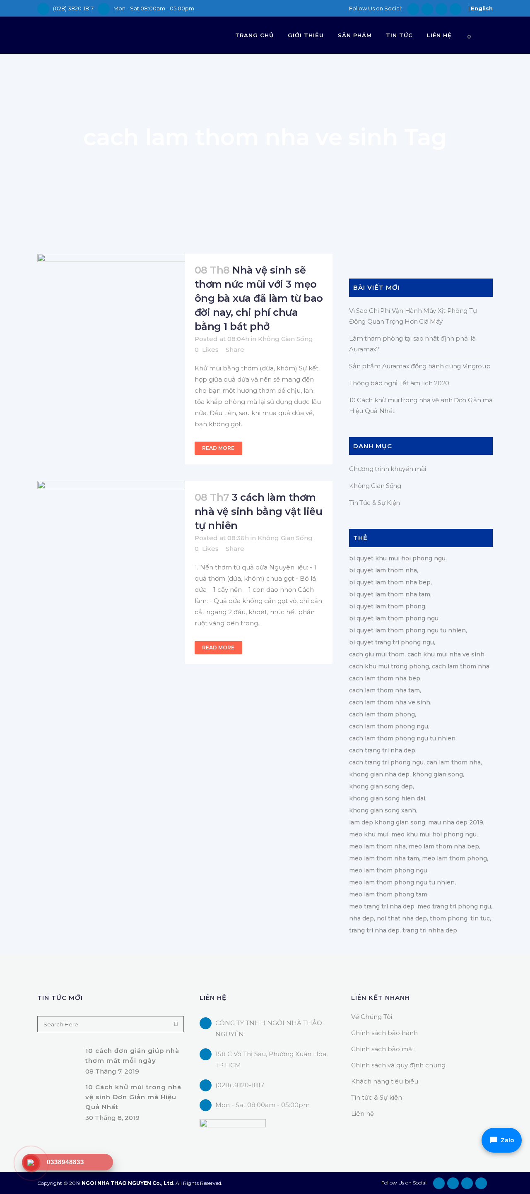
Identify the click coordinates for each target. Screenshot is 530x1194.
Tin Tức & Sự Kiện (374, 503)
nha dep (361, 918)
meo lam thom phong (454, 858)
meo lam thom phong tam (388, 894)
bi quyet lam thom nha (383, 570)
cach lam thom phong (382, 714)
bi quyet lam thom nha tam (389, 594)
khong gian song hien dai (387, 798)
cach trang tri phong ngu (386, 762)
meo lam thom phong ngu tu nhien (402, 882)
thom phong (448, 918)
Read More (218, 448)
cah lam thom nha (453, 762)
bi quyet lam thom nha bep (390, 582)
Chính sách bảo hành (384, 1033)
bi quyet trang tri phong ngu (391, 642)
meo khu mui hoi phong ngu (434, 834)
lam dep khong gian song (387, 822)
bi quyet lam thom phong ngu (393, 618)
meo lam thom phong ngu (388, 870)
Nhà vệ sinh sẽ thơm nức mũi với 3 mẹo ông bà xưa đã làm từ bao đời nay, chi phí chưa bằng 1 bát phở (259, 298)
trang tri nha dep (374, 930)
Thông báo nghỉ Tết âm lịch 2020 (399, 383)
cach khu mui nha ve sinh (445, 654)
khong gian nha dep (379, 774)
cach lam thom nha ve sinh (389, 702)
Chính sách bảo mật (382, 1049)
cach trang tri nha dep (382, 750)
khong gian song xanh (382, 810)
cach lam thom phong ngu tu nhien (402, 738)
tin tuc (480, 918)
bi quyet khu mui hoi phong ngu (397, 558)
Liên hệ (362, 1113)
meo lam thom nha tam (384, 858)
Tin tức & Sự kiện (376, 1097)
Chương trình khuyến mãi (387, 469)
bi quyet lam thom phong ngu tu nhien (407, 630)
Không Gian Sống (285, 339)
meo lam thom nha (377, 846)
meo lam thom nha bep (444, 846)
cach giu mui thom (377, 654)
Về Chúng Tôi (371, 1017)
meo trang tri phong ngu (454, 906)
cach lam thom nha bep (384, 678)
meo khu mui (368, 834)
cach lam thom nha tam (384, 690)
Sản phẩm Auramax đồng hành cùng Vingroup (419, 366)
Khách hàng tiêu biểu (384, 1081)
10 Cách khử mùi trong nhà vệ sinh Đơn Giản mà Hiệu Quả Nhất (133, 1096)
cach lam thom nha (460, 666)
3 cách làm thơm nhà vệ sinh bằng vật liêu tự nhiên (259, 511)
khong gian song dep (381, 786)
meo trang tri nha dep (381, 906)
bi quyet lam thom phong (387, 606)
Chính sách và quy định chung (398, 1065)
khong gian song (437, 774)
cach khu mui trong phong (389, 666)
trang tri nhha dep (429, 930)
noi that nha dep (402, 918)
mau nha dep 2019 (455, 822)
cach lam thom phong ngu (388, 726)
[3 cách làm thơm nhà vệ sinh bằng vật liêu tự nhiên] (111, 530)
